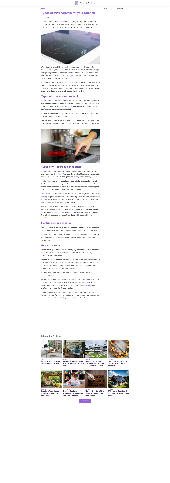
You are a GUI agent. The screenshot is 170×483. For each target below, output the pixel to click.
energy (57, 91)
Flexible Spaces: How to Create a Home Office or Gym (73, 363)
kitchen (67, 67)
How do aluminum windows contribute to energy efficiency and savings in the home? (95, 363)
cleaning (44, 197)
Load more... (85, 401)
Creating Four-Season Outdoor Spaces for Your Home (50, 393)
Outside (110, 389)
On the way (66, 389)
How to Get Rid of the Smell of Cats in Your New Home (94, 393)
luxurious (88, 285)
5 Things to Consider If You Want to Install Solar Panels (118, 393)
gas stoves (69, 75)
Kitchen (43, 8)
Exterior (110, 359)
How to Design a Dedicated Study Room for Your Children (73, 393)
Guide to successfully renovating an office (50, 362)
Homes (43, 359)
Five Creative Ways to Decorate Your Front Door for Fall (117, 363)
